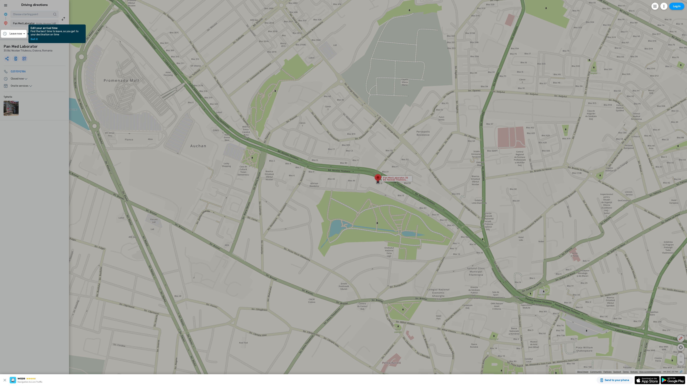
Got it (34, 39)
